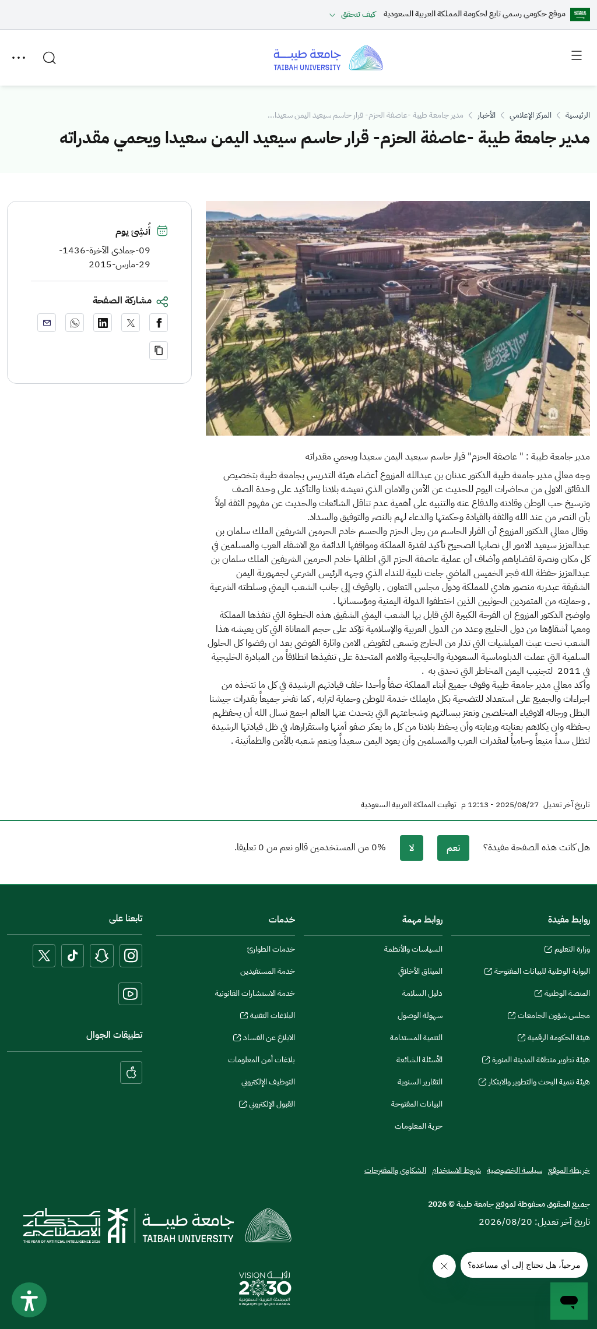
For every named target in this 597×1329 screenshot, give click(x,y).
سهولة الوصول (420, 1015)
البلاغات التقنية (272, 1016)
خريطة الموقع (569, 1170)
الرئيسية (578, 115)
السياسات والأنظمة (413, 949)
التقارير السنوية (420, 1082)
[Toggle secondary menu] (18, 57)
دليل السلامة (422, 993)
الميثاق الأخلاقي (420, 971)
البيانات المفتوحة (417, 1104)
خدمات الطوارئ (271, 949)
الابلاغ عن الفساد (269, 1039)
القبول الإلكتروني (272, 1105)
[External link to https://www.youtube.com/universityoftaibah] (130, 993)
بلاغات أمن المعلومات (261, 1060)
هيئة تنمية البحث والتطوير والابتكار (539, 1083)
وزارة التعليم (572, 950)
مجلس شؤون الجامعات (554, 1016)
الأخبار (486, 115)
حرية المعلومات (419, 1126)
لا (411, 848)
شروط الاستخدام (456, 1170)
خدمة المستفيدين (267, 971)
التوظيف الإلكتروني (268, 1082)
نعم (453, 848)
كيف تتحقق (358, 14)
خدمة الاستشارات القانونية (255, 993)
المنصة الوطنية (567, 994)
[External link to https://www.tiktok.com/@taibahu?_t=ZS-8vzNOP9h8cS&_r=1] (72, 955)
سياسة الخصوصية (514, 1170)
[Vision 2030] (265, 1288)
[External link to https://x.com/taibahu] (44, 955)
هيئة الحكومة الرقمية (559, 1039)
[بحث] (49, 58)
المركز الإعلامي (531, 115)
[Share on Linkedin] (102, 322)
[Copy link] (158, 350)
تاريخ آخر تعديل (566, 805)
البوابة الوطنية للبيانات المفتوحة (542, 972)
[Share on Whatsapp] (74, 322)
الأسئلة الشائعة (419, 1060)
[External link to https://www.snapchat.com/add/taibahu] (102, 955)
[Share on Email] (46, 322)
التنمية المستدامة (416, 1037)
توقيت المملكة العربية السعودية (408, 805)
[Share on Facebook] (158, 322)
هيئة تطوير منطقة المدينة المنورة (541, 1061)
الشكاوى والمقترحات (395, 1170)
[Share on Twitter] (130, 322)
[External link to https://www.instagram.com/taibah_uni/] (131, 955)
